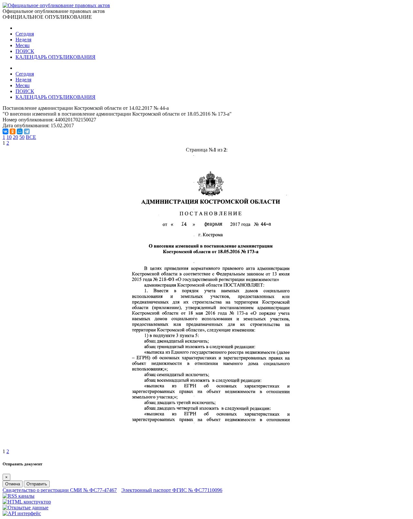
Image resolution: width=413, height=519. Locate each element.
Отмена (12, 484)
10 (9, 137)
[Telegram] (27, 131)
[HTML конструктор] (27, 501)
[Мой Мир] (20, 131)
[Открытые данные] (25, 507)
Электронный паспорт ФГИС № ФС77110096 (171, 490)
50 (22, 137)
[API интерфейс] (22, 513)
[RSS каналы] (19, 496)
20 (15, 137)
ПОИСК (24, 51)
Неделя (23, 39)
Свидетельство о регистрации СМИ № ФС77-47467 (60, 490)
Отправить (36, 484)
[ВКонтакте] (5, 131)
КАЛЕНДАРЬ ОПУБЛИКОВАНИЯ (55, 57)
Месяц (22, 45)
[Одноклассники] (12, 131)
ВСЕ (31, 137)
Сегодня (24, 33)
